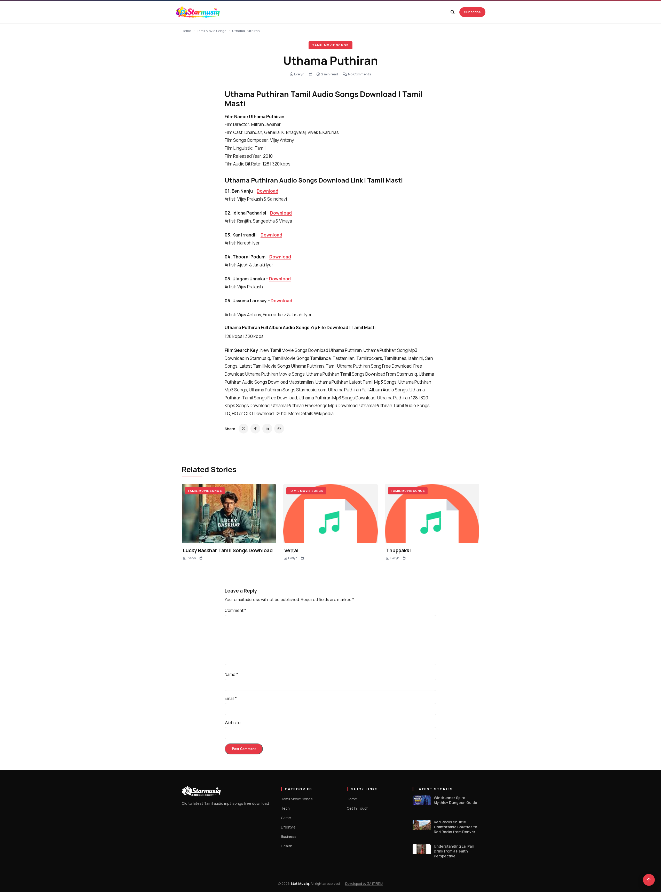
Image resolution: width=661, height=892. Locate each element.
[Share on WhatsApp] (279, 428)
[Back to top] (649, 880)
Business (288, 836)
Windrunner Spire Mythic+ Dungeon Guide (455, 800)
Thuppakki (398, 550)
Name (231, 674)
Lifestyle (288, 827)
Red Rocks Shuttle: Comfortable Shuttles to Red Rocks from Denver (455, 827)
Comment (235, 610)
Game (286, 817)
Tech (285, 808)
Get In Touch (357, 808)
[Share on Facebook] (255, 428)
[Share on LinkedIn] (267, 428)
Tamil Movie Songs (211, 30)
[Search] (452, 12)
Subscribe (472, 12)
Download (267, 191)
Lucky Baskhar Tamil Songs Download (228, 550)
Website (233, 722)
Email (231, 698)
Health (286, 845)
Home (186, 30)
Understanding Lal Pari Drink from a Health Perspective (454, 851)
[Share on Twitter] (243, 428)
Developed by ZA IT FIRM (364, 883)
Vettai (291, 550)
